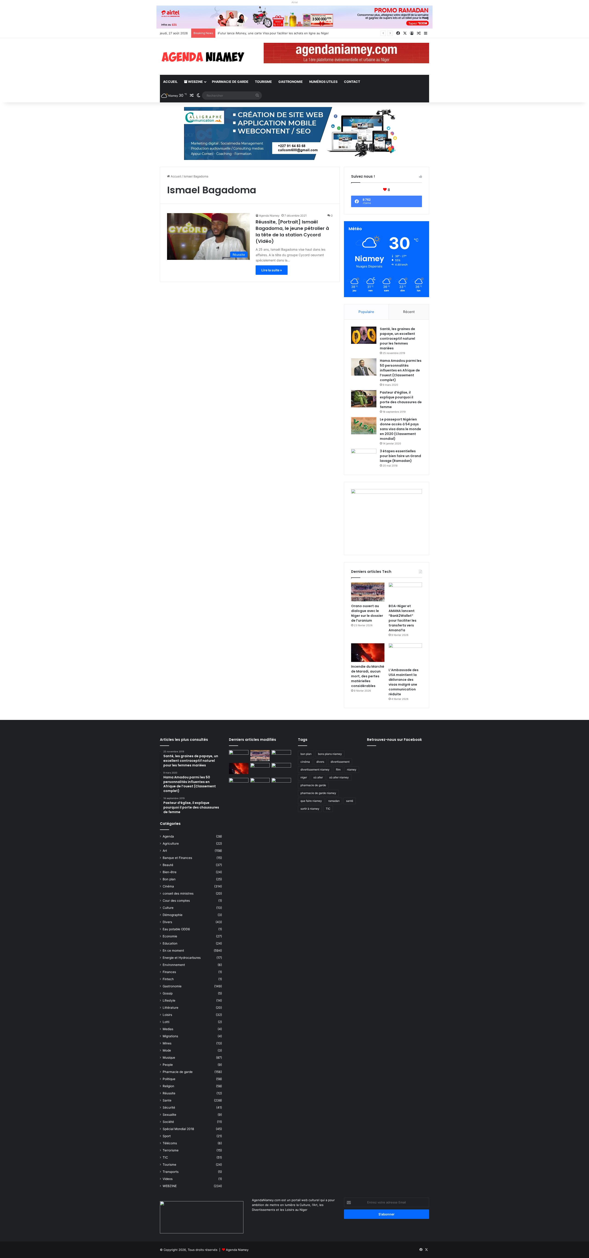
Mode (167, 1050)
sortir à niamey (309, 808)
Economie (170, 936)
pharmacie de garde (313, 785)
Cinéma (168, 886)
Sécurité (169, 1107)
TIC (165, 1157)
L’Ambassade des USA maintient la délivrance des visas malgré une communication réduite (404, 682)
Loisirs (167, 1015)
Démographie (172, 915)
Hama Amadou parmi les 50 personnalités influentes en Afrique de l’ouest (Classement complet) (401, 370)
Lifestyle (169, 1000)
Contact (352, 82)
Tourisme (263, 82)
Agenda (168, 836)
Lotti (166, 1022)
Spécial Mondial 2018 (178, 1129)
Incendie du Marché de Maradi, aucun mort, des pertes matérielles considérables (367, 676)
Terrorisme (171, 1150)
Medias (168, 1029)
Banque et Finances (177, 858)
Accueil (170, 82)
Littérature (170, 1007)
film (338, 769)
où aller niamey (339, 777)
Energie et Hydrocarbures (182, 957)
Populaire (366, 312)
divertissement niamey (314, 769)
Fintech (168, 979)
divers (320, 761)
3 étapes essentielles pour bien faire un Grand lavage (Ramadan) (400, 456)
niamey (351, 769)
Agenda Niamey (269, 215)
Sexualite (169, 1114)
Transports (171, 1172)
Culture (168, 908)
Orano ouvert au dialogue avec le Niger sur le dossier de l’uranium (265, 33)
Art (165, 850)
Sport (167, 1136)
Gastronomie (290, 82)
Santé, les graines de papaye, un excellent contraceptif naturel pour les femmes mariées (397, 339)
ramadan (334, 801)
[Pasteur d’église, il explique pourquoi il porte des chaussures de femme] (363, 398)
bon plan (306, 754)
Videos (168, 1179)
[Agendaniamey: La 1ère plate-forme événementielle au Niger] (202, 56)
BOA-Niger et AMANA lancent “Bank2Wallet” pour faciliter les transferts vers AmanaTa (402, 618)
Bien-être (169, 872)
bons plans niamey (330, 754)
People (168, 1065)
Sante (167, 1100)
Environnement (174, 965)
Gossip (168, 993)
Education (170, 943)
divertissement (340, 761)
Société (168, 1122)
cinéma (305, 761)
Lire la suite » (271, 270)
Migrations (170, 1036)
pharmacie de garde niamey (318, 793)
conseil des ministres (178, 893)
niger (303, 777)
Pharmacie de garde (230, 82)
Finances (169, 972)
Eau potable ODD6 (176, 929)
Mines (167, 1043)
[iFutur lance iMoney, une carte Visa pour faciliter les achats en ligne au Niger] (238, 755)
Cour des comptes (176, 900)
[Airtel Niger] (294, 17)
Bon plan (169, 879)
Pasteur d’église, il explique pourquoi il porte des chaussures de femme (401, 399)
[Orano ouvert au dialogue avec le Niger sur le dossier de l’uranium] (367, 592)
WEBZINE (195, 82)
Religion (168, 1086)
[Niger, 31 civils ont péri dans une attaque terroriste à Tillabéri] (281, 768)
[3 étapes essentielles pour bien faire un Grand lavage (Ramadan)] (363, 458)
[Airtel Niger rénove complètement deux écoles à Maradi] (281, 783)
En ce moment (173, 950)
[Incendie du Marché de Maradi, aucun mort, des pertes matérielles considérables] (367, 652)
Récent (409, 312)
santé (349, 801)
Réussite (169, 1093)
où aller (318, 777)
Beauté (168, 865)
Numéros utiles (323, 82)
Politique (169, 1079)
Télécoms (170, 1143)
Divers (167, 922)
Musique (169, 1057)
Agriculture (171, 843)
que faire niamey (311, 801)
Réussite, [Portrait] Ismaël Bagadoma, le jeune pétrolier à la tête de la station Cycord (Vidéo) (292, 231)
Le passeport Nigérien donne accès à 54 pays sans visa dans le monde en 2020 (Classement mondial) (400, 429)
